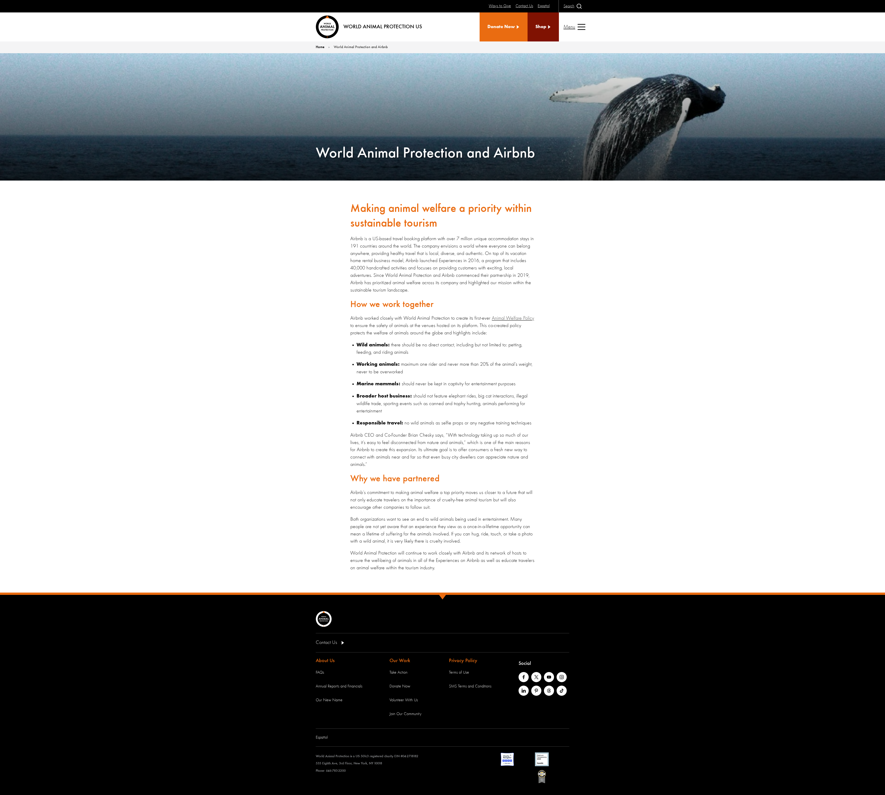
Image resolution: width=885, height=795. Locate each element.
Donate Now (399, 686)
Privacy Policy (463, 660)
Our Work (399, 660)
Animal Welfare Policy (513, 318)
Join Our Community (405, 714)
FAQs (320, 672)
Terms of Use (459, 672)
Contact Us (327, 642)
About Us (325, 660)
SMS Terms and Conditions (470, 686)
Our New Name (329, 700)
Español (322, 737)
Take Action (398, 672)
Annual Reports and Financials (339, 686)
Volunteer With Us (403, 700)
